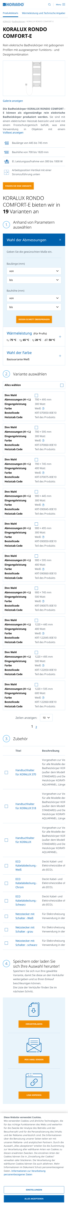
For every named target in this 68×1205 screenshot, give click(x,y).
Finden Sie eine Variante (18, 186)
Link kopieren (34, 1095)
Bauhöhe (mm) (15, 290)
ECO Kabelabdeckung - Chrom (26, 883)
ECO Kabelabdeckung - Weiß (26, 865)
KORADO (7, 21)
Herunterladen (34, 1024)
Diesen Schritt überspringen (34, 319)
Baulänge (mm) (16, 263)
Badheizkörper (18, 21)
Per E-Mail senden (34, 1059)
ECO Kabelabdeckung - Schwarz (26, 900)
